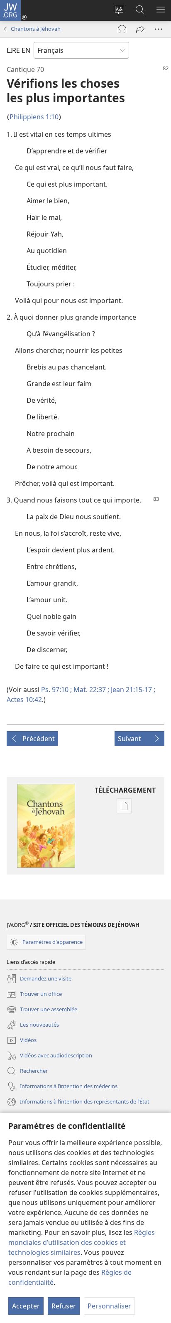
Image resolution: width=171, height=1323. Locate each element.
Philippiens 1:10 (34, 116)
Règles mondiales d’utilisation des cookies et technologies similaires (81, 1242)
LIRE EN (18, 50)
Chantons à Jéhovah (36, 28)
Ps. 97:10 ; (56, 689)
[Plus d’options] (158, 29)
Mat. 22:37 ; (90, 689)
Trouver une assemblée (42, 1010)
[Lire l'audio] (122, 29)
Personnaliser (109, 1306)
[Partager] (140, 29)
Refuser (63, 1306)
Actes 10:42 (24, 699)
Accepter (26, 1306)
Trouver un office (34, 994)
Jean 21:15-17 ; (132, 689)
